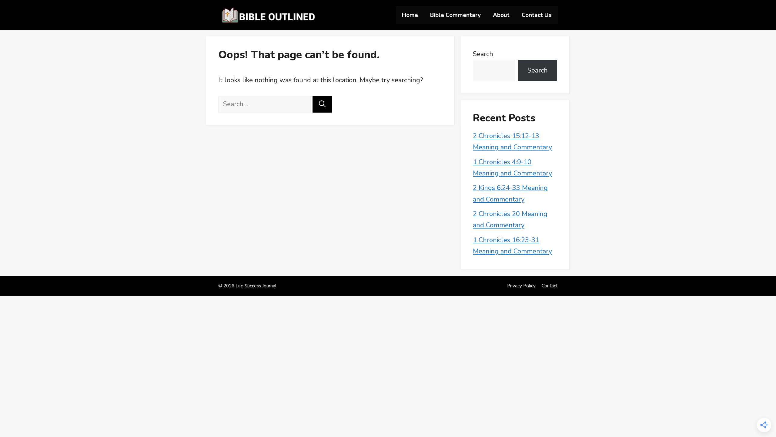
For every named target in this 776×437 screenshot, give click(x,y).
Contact (550, 286)
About (501, 15)
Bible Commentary (455, 15)
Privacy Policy (521, 286)
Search (483, 54)
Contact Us (537, 15)
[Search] (322, 104)
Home (410, 15)
